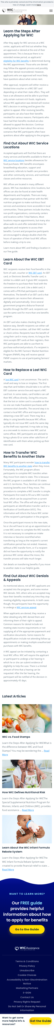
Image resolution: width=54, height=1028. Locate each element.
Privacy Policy (27, 966)
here (39, 5)
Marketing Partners (27, 988)
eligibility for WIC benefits (16, 60)
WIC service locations (13, 160)
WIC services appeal (26, 607)
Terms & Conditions (27, 961)
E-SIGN (27, 992)
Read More (28, 810)
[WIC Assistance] (27, 948)
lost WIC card (11, 379)
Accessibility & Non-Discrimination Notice (27, 981)
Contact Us (27, 997)
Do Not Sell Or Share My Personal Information (27, 1008)
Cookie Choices (27, 975)
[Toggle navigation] (51, 10)
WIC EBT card (35, 272)
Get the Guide (40, 1021)
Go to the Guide (27, 929)
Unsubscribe (27, 970)
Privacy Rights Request (27, 1001)
